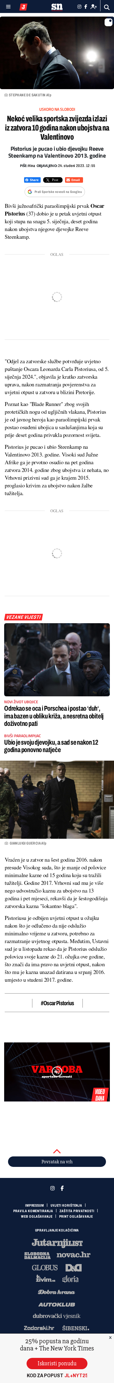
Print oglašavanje (76, 1217)
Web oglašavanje (37, 1217)
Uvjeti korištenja (66, 1205)
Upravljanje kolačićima (57, 1230)
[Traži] (107, 7)
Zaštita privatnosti (76, 1211)
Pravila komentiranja (33, 1211)
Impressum (34, 1205)
